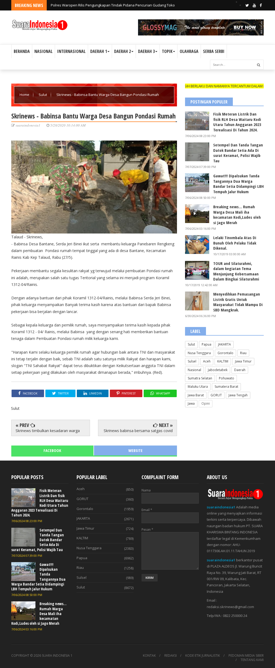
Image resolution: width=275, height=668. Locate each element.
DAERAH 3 (146, 51)
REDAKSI (170, 656)
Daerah (239, 370)
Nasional (194, 370)
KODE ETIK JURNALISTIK (202, 656)
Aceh (207, 361)
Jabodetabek (217, 370)
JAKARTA (224, 344)
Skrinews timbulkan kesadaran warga (48, 430)
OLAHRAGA (189, 51)
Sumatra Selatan (200, 378)
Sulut (43, 94)
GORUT (216, 395)
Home (25, 94)
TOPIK (167, 51)
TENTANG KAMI (252, 660)
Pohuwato (226, 378)
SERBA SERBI (214, 51)
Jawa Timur (243, 361)
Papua (206, 344)
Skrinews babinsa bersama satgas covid (138, 430)
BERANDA (22, 51)
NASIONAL (43, 51)
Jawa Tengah (238, 395)
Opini (205, 403)
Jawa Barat (196, 395)
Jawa (191, 403)
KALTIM (222, 361)
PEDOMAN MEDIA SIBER (246, 656)
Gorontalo (225, 353)
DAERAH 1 (98, 51)
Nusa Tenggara (199, 353)
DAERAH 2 (122, 51)
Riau (243, 353)
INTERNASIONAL (71, 51)
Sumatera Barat (226, 386)
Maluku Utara (198, 386)
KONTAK (149, 656)
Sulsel (192, 361)
